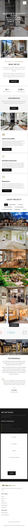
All (6, 204)
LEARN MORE (7, 149)
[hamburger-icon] (24, 2)
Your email (14, 443)
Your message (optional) (14, 457)
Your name (14, 437)
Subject (14, 450)
